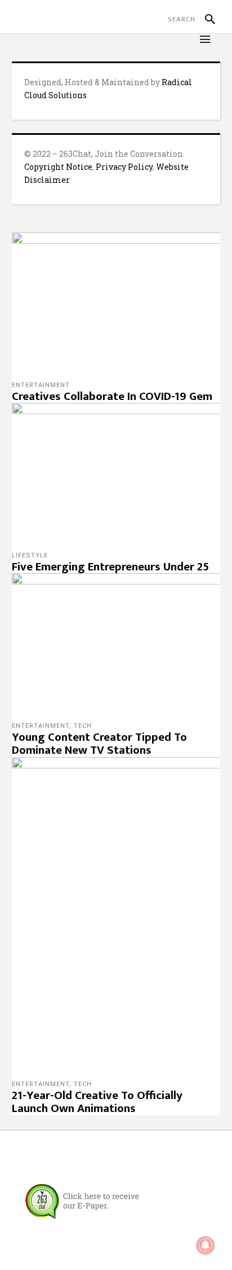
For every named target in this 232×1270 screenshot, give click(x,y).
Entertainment (41, 385)
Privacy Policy (124, 166)
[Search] (205, 19)
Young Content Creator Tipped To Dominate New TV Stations (99, 744)
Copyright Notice (58, 166)
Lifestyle (30, 555)
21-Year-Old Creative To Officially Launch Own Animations (97, 1102)
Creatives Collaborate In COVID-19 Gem (112, 396)
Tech (83, 726)
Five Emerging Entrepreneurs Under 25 (110, 567)
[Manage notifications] (206, 1245)
